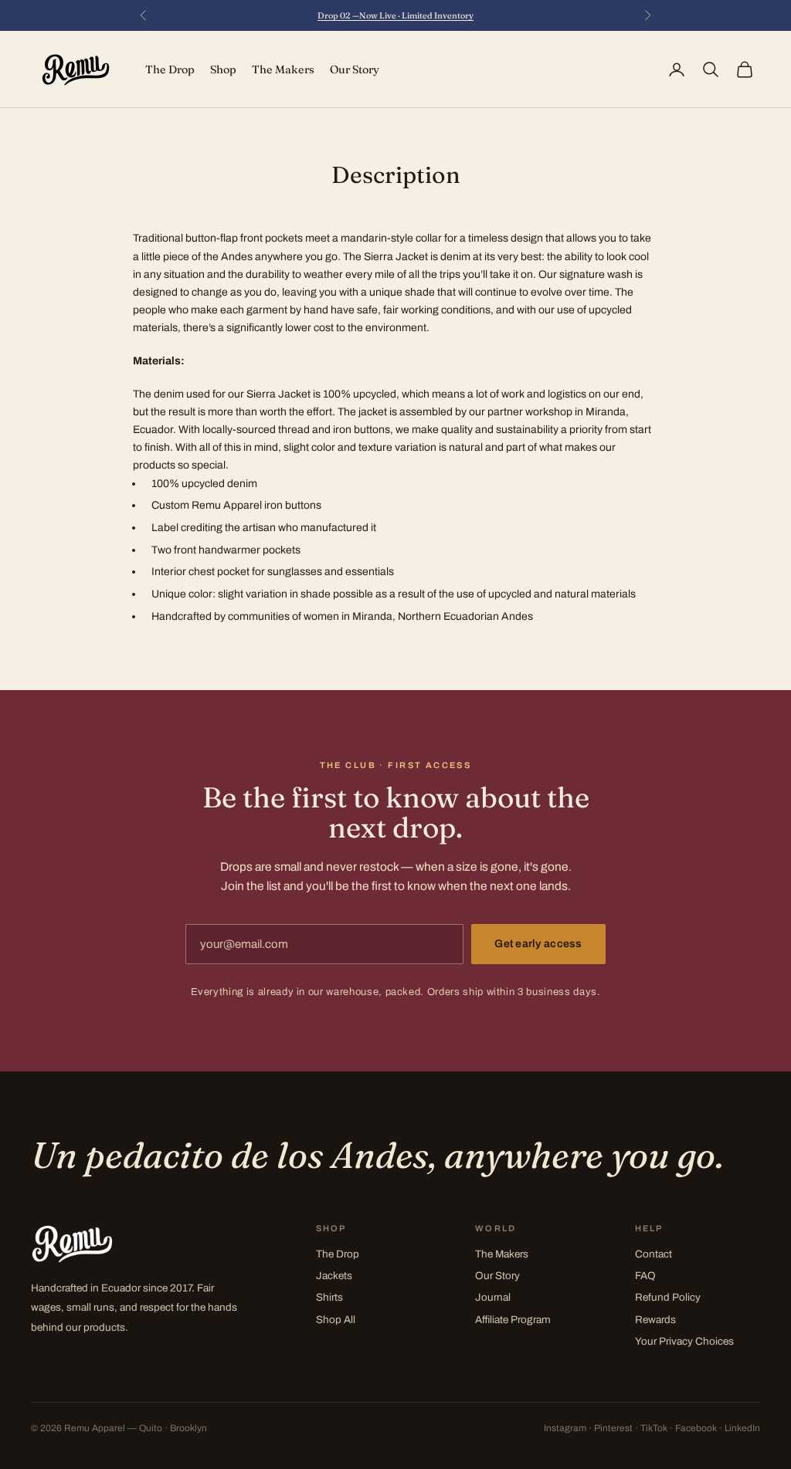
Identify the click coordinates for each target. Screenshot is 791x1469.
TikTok (653, 1428)
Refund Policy (668, 1297)
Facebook (696, 1428)
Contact (653, 1254)
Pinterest (613, 1428)
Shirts (329, 1297)
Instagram (565, 1428)
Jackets (334, 1275)
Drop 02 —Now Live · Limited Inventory (395, 15)
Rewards (655, 1319)
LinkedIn (742, 1428)
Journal (493, 1297)
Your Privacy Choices (684, 1341)
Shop (223, 69)
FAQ (645, 1275)
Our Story (354, 69)
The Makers (283, 69)
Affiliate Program (513, 1319)
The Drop (170, 69)
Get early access (538, 943)
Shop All (335, 1319)
